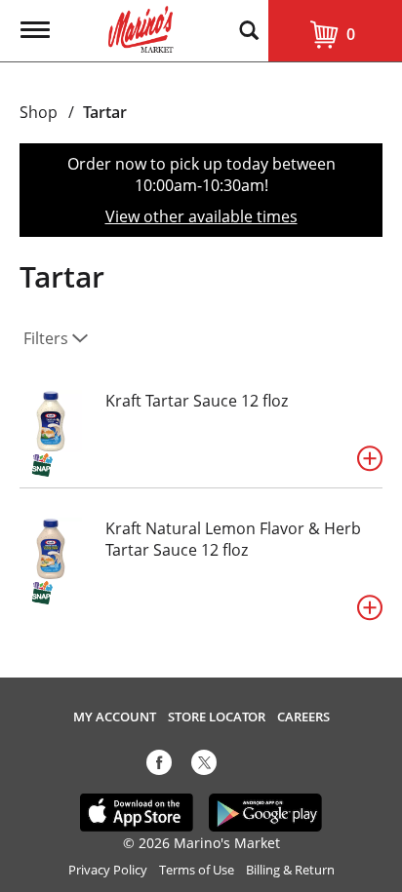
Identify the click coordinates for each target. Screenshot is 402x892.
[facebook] (159, 766)
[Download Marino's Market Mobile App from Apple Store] (137, 811)
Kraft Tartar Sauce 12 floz (196, 400)
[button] (369, 458)
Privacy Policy (107, 870)
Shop (39, 112)
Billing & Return (290, 870)
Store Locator (216, 717)
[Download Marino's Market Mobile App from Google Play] (266, 811)
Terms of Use (196, 870)
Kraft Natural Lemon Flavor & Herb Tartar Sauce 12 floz (233, 539)
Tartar (105, 112)
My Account (114, 717)
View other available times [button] (201, 216)
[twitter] (204, 766)
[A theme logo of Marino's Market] (141, 27)
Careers (303, 717)
